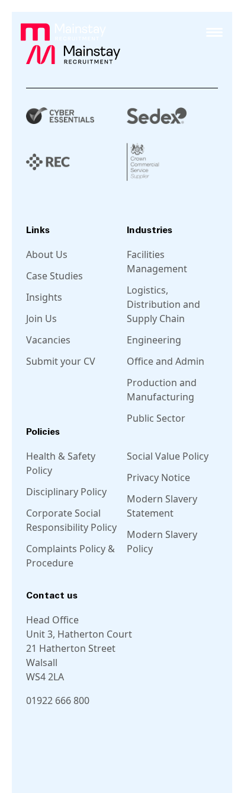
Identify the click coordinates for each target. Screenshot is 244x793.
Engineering (154, 339)
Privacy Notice (158, 477)
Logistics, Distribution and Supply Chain (163, 304)
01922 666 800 (57, 700)
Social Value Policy (167, 456)
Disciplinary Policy (66, 491)
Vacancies (48, 339)
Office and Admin (165, 361)
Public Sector (156, 418)
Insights (44, 297)
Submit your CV (60, 361)
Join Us (41, 318)
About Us (47, 254)
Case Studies (54, 275)
